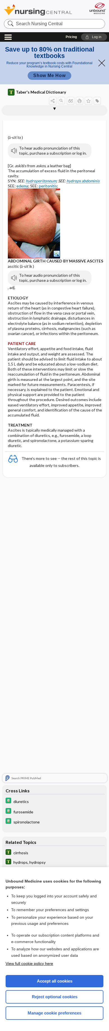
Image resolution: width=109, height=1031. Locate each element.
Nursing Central (38, 9)
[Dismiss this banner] (101, 63)
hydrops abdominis (83, 180)
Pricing (71, 37)
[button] (94, 37)
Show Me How (49, 75)
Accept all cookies (54, 981)
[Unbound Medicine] (97, 8)
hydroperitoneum (41, 180)
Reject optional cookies (54, 996)
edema (22, 185)
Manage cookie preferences (54, 1013)
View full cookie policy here (29, 963)
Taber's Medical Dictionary (41, 92)
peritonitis (48, 185)
